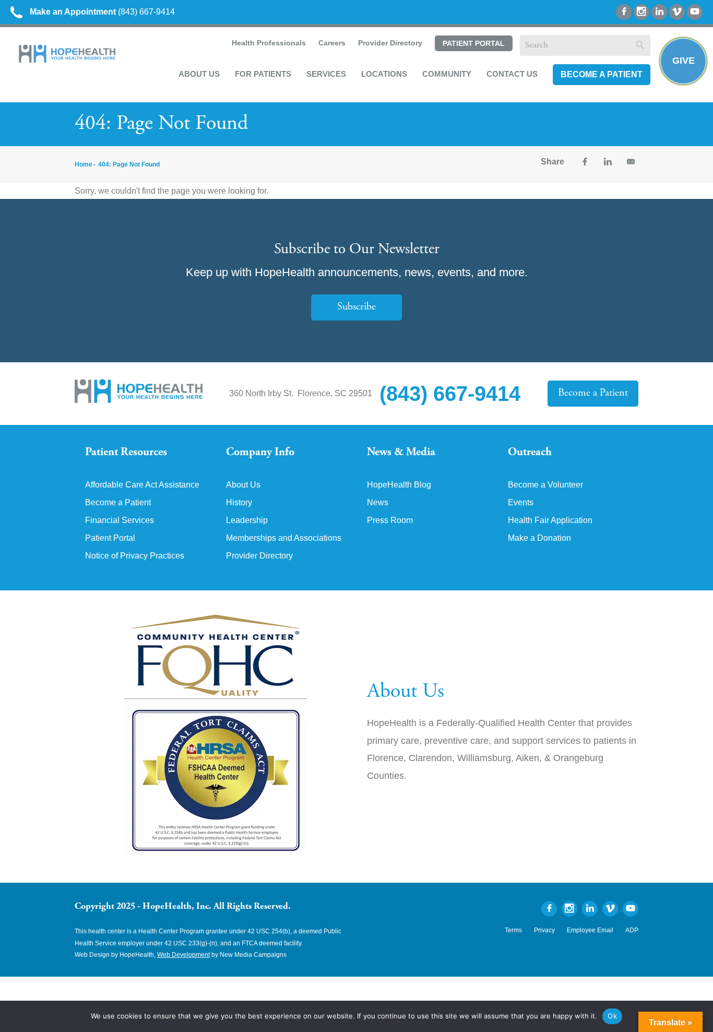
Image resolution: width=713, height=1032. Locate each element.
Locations (384, 73)
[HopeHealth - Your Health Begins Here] (67, 60)
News (377, 503)
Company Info (260, 452)
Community (446, 73)
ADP (631, 930)
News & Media (401, 452)
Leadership (247, 520)
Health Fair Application (550, 520)
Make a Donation (539, 538)
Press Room (390, 520)
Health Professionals (269, 43)
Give (683, 60)
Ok (612, 1016)
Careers (332, 43)
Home (83, 164)
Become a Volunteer (545, 485)
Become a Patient (602, 74)
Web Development (183, 954)
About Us (199, 73)
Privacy (544, 930)
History (239, 503)
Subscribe (356, 307)
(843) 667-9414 (102, 11)
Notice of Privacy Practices (134, 556)
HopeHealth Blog (399, 485)
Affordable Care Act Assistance (142, 485)
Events (520, 503)
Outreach (530, 452)
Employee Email (590, 930)
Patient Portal (474, 43)
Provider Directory (390, 43)
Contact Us (512, 73)
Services (326, 73)
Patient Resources (126, 452)
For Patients (263, 73)
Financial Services (119, 520)
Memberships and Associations (283, 538)
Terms (513, 930)
